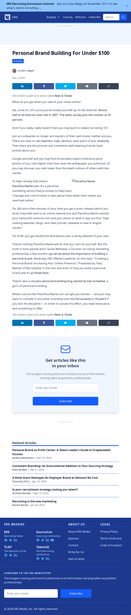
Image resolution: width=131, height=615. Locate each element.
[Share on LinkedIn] (22, 86)
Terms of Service (111, 538)
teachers (47, 141)
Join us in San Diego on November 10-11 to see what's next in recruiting (61, 6)
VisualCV (100, 299)
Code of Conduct (111, 545)
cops (57, 141)
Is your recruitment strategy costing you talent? (45, 489)
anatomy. (103, 141)
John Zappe (27, 70)
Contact (73, 545)
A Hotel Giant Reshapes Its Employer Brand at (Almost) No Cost (55, 478)
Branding (18, 61)
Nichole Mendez (21, 493)
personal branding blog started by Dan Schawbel (73, 281)
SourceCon (44, 532)
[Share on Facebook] (44, 86)
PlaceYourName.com (25, 186)
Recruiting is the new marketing (34, 501)
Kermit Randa (20, 505)
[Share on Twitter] (65, 86)
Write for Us (76, 552)
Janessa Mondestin (23, 457)
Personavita (83, 299)
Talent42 (42, 547)
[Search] (123, 17)
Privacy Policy (109, 531)
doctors (67, 141)
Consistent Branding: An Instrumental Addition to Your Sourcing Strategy (62, 466)
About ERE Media (79, 531)
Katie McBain (19, 469)
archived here (39, 273)
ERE (7, 532)
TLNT (8, 547)
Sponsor (73, 538)
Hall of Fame (76, 559)
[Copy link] (109, 86)
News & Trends (63, 96)
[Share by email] (87, 86)
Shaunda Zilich (20, 481)
